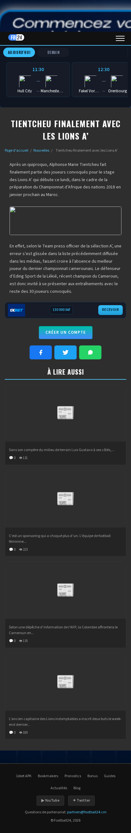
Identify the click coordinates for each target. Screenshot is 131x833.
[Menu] (120, 38)
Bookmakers (48, 776)
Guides (109, 776)
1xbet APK (23, 776)
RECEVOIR (110, 309)
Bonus (92, 776)
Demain (53, 52)
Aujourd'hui (19, 52)
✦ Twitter (81, 800)
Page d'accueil (16, 150)
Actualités (59, 788)
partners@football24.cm (87, 812)
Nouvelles (41, 150)
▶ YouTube (50, 800)
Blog (76, 788)
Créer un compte (65, 332)
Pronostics (73, 776)
